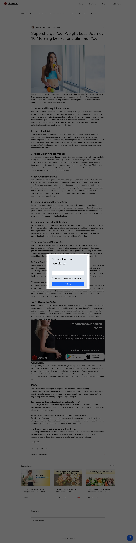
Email (54, 269)
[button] (88, 255)
